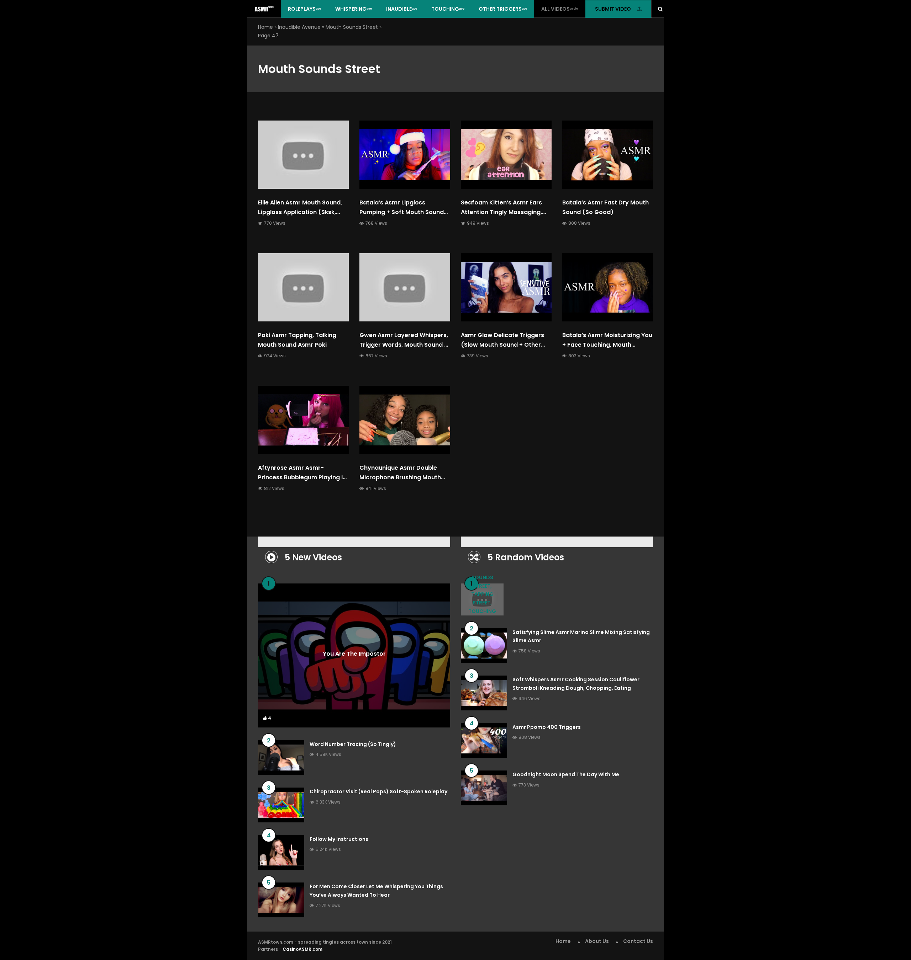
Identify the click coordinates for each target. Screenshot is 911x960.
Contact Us (638, 941)
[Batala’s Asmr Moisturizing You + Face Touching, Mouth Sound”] (607, 287)
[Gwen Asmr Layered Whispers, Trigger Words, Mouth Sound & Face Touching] (404, 287)
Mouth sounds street (352, 27)
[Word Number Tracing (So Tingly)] (281, 757)
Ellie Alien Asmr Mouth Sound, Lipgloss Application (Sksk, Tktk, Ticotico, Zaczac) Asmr (300, 212)
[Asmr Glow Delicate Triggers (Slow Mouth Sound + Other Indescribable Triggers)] (506, 287)
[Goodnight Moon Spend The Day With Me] (484, 787)
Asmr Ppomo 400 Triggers (546, 727)
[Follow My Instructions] (281, 852)
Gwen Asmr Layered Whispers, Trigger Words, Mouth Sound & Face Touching (404, 344)
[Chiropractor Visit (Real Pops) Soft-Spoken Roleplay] (281, 805)
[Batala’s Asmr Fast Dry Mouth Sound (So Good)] (607, 154)
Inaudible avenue (299, 27)
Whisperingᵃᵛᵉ (353, 8)
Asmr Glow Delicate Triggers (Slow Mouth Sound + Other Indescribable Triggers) (502, 344)
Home (265, 27)
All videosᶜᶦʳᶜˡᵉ (559, 8)
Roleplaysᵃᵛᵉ (304, 8)
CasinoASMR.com (302, 949)
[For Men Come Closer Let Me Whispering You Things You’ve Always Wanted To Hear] (281, 899)
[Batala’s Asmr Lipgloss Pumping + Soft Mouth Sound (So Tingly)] (404, 154)
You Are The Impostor (354, 654)
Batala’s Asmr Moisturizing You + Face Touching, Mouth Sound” (607, 344)
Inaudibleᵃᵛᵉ (401, 8)
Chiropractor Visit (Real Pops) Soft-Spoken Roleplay (378, 791)
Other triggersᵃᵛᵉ (503, 8)
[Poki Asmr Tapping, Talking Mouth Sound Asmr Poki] (303, 287)
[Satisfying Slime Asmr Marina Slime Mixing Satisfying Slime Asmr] (484, 645)
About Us (597, 941)
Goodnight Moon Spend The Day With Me (565, 774)
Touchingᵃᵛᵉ (447, 8)
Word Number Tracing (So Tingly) (353, 744)
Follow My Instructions (339, 839)
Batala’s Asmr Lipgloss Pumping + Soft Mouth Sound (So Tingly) (401, 212)
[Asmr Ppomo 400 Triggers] (484, 740)
